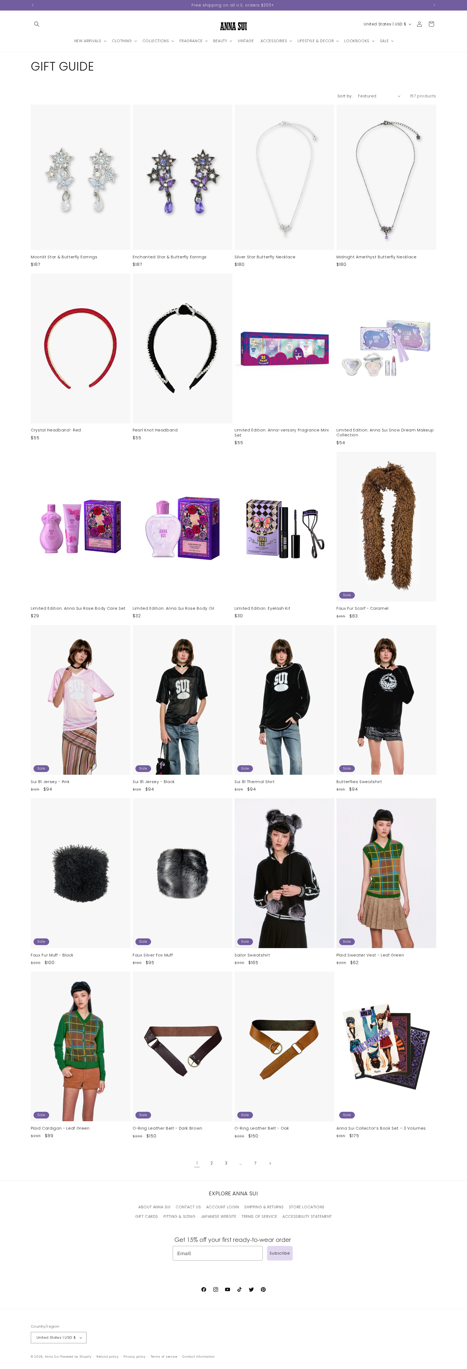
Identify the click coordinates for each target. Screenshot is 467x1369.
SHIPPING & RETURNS (263, 1207)
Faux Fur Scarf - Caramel (362, 608)
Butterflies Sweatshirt (359, 781)
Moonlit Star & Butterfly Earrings (64, 257)
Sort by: (345, 96)
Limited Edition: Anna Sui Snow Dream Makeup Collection (385, 432)
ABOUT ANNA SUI (154, 1207)
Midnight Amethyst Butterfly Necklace (376, 257)
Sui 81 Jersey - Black (154, 781)
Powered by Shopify (76, 1356)
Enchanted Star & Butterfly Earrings (170, 257)
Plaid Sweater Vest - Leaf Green (370, 955)
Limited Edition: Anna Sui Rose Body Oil (173, 608)
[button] (37, 24)
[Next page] (270, 1163)
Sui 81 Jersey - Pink (50, 781)
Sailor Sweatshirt (252, 955)
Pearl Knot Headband (155, 430)
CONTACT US (188, 1207)
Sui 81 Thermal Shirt (255, 781)
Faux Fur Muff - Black (52, 955)
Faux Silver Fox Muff (153, 955)
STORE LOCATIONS (307, 1207)
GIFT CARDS (146, 1216)
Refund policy (107, 1356)
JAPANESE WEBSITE (218, 1216)
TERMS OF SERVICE (259, 1216)
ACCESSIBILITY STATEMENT (307, 1216)
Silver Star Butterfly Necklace (265, 257)
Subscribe (280, 1253)
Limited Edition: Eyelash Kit (262, 608)
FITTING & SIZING (180, 1216)
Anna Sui (52, 1356)
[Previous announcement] (33, 5)
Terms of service (164, 1356)
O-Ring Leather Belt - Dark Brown (167, 1128)
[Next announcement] (434, 5)
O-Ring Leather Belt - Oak (262, 1128)
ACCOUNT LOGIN (222, 1207)
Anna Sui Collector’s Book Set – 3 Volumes (381, 1128)
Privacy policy (135, 1356)
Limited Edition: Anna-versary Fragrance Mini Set (282, 432)
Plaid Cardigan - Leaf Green (60, 1128)
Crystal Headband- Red (56, 430)
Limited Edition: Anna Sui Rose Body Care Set (78, 608)
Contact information (198, 1356)
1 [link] (197, 1163)
